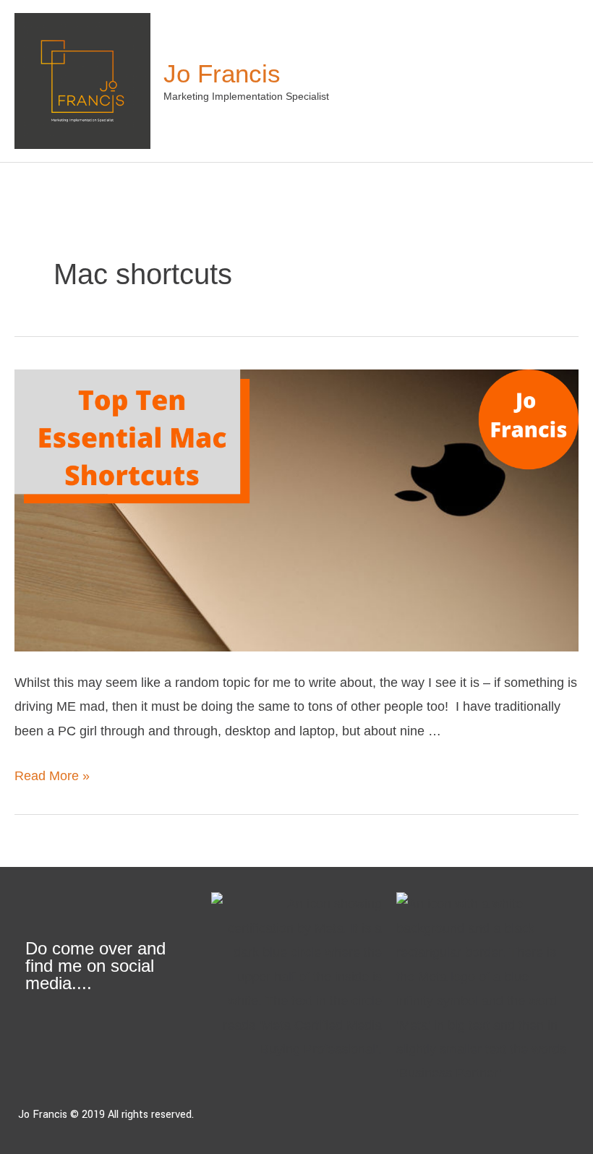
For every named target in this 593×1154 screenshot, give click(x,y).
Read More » (52, 776)
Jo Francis (222, 73)
